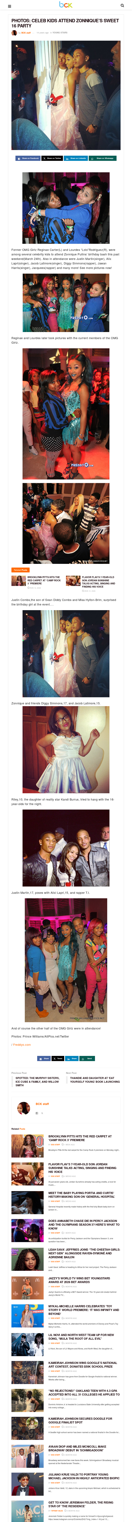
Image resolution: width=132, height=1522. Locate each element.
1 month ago (70, 1233)
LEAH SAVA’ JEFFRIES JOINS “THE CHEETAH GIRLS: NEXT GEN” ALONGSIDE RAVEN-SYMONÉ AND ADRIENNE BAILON (84, 1253)
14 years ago (43, 32)
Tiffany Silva (57, 1511)
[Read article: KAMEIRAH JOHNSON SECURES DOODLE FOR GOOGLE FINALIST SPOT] (27, 1428)
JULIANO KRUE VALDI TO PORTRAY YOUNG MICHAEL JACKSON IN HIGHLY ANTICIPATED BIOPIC (83, 1476)
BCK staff (26, 32)
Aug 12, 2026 (35, 588)
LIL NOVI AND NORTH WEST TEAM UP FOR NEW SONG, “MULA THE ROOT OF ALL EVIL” (81, 1337)
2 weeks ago (70, 1176)
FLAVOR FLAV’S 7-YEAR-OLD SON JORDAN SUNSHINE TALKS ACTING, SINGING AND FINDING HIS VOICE (82, 1168)
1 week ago (69, 1145)
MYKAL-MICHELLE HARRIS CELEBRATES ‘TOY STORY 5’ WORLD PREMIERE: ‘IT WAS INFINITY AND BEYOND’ (83, 1310)
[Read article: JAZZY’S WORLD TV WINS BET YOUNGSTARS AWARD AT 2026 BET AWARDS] (27, 1288)
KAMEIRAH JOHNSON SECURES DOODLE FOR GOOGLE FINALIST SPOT (80, 1420)
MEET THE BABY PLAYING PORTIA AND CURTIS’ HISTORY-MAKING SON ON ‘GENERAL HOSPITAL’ (81, 1195)
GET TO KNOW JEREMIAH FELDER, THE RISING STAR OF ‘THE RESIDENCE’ (80, 1504)
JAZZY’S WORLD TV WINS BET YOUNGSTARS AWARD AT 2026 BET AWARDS (79, 1280)
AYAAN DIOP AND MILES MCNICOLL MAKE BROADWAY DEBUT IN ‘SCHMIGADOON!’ (77, 1448)
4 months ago (70, 1399)
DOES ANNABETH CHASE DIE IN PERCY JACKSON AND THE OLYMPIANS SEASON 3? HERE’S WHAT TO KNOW (84, 1224)
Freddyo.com (22, 1044)
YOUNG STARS (59, 32)
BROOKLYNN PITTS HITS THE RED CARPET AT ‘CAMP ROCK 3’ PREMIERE (80, 1138)
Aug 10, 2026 (89, 591)
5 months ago (73, 1511)
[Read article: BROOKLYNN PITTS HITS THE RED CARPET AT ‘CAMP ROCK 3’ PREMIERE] (27, 1146)
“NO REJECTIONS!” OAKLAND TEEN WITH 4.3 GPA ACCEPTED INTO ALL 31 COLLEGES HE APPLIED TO (84, 1392)
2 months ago (70, 1286)
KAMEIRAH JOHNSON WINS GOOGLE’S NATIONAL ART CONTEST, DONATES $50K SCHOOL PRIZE (82, 1365)
